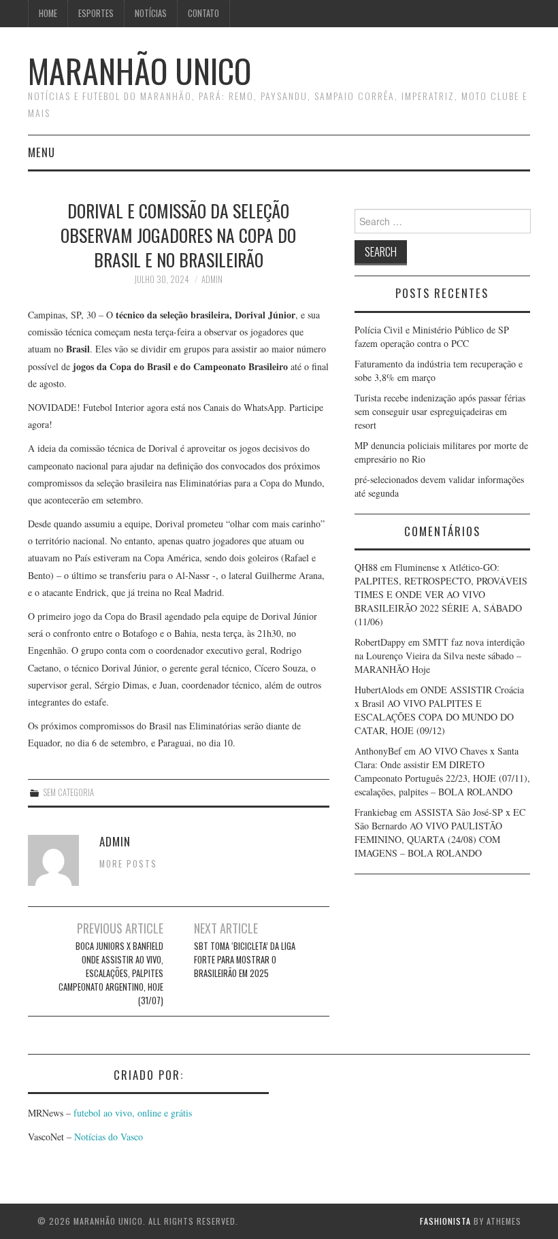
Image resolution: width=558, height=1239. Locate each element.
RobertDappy (380, 641)
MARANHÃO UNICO (139, 70)
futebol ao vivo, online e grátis (132, 1112)
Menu (41, 152)
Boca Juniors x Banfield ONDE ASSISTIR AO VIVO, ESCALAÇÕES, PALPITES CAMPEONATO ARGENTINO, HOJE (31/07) (111, 973)
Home (48, 13)
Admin (212, 279)
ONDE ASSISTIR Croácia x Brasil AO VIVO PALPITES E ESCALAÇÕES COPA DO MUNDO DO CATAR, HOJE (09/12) (439, 710)
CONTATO (203, 13)
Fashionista (445, 1221)
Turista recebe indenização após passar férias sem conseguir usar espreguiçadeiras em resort (440, 411)
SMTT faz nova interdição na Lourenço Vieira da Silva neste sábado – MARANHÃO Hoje (440, 655)
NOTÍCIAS (151, 13)
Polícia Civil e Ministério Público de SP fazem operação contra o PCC (432, 336)
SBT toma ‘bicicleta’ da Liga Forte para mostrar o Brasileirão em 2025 (244, 960)
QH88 (366, 567)
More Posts (128, 863)
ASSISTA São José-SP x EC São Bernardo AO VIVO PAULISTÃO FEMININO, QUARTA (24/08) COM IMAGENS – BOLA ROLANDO (440, 832)
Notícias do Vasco (107, 1136)
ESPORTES (96, 13)
